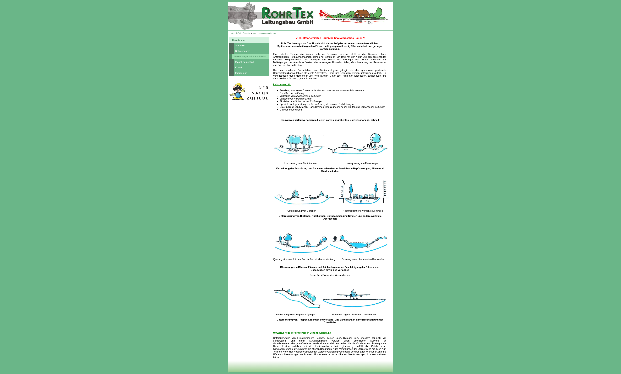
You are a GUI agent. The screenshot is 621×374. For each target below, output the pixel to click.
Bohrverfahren (242, 51)
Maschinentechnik (244, 62)
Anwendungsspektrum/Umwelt (250, 56)
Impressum (241, 73)
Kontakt (239, 67)
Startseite (246, 33)
